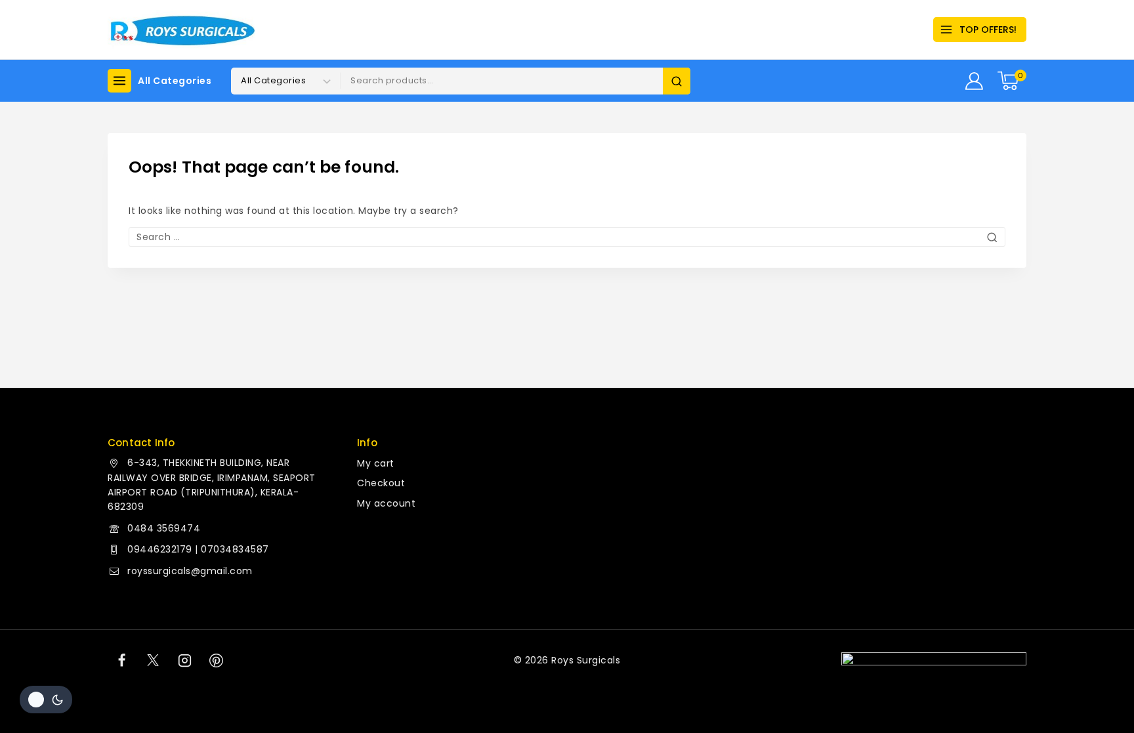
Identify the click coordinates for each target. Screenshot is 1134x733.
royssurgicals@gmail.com (190, 570)
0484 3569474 (163, 528)
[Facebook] (121, 660)
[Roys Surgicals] (181, 29)
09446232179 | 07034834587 (198, 549)
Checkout (381, 483)
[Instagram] (185, 660)
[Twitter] (153, 660)
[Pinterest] (216, 660)
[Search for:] (567, 236)
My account (386, 503)
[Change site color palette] (46, 699)
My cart (375, 463)
